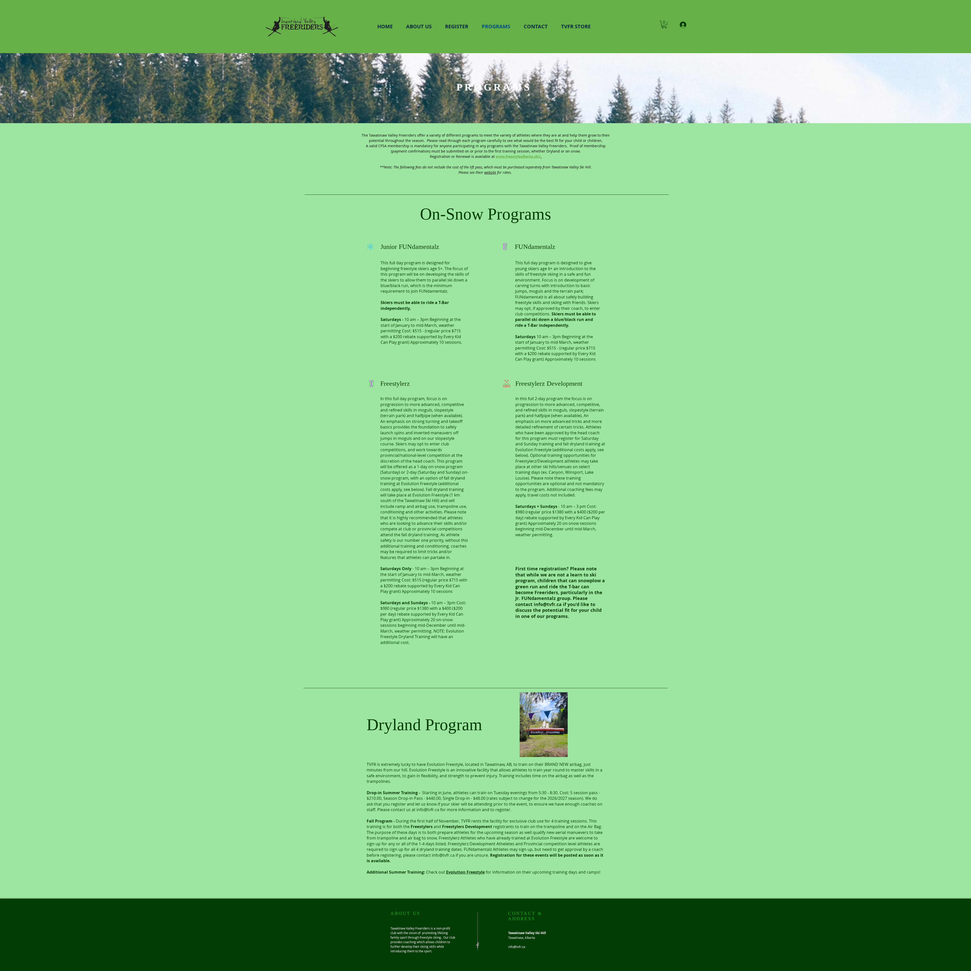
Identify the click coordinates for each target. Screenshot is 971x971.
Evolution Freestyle (465, 872)
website (490, 172)
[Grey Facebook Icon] (477, 945)
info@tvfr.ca (548, 604)
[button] (664, 24)
